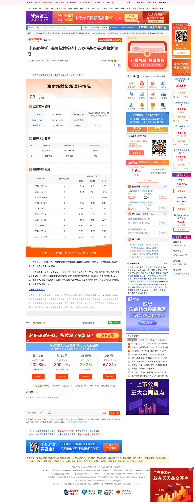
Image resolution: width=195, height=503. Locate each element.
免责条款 (96, 470)
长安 (147, 267)
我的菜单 (139, 2)
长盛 (156, 267)
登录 (30, 413)
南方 (142, 287)
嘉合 (156, 282)
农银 (146, 287)
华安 (149, 276)
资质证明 (56, 470)
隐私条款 (106, 470)
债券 (123, 9)
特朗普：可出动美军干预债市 (143, 369)
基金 (111, 9)
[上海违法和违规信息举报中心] (106, 492)
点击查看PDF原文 (37, 289)
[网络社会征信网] (88, 492)
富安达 (154, 270)
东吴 (148, 270)
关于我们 (46, 470)
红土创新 (131, 282)
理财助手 (131, 76)
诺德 (138, 287)
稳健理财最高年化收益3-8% (83, 33)
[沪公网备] (123, 492)
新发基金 (123, 33)
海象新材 (37, 262)
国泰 (132, 276)
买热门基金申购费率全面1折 (90, 434)
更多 (165, 263)
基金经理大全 (113, 33)
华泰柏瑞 (162, 279)
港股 (88, 9)
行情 (64, 9)
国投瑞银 (137, 276)
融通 (137, 290)
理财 (117, 9)
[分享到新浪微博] (115, 60)
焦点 (35, 9)
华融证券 (151, 279)
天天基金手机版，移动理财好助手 (152, 76)
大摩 (162, 284)
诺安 (134, 287)
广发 (138, 273)
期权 (58, 9)
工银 (143, 276)
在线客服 (138, 470)
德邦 (131, 270)
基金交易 (162, 2)
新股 (47, 9)
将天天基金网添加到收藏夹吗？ (111, 467)
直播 (128, 9)
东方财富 (106, 295)
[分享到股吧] (108, 60)
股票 (41, 9)
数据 (70, 9)
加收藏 (37, 2)
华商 (157, 279)
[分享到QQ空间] (118, 60)
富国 (159, 270)
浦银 (160, 287)
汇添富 (137, 282)
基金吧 (141, 9)
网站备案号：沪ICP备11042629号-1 (128, 484)
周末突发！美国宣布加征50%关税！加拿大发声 (150, 347)
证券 (114, 262)
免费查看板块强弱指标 (46, 431)
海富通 (140, 279)
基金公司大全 (101, 33)
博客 (148, 9)
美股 (82, 9)
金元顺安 (150, 284)
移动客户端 (46, 2)
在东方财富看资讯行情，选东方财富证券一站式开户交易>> (59, 75)
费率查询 (122, 28)
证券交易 (150, 2)
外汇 (99, 9)
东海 (144, 270)
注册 (34, 413)
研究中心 (66, 470)
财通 (160, 267)
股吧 (134, 9)
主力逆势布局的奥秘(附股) (87, 431)
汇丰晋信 (133, 279)
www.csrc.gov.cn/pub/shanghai (109, 481)
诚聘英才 (149, 470)
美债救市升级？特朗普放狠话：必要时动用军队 (150, 365)
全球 (76, 9)
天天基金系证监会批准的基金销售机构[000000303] (76, 477)
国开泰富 (152, 273)
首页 (45, 40)
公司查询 (130, 28)
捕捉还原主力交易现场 (46, 434)
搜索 (161, 9)
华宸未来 (160, 276)
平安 (152, 287)
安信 (131, 267)
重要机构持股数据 (66, 431)
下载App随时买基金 (155, 33)
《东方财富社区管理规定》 (77, 422)
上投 (151, 290)
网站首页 (30, 2)
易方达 (134, 293)
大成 (135, 270)
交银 (156, 284)
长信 (164, 267)
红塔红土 (144, 282)
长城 (151, 267)
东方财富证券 (84, 2)
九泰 (132, 284)
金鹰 (144, 284)
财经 (29, 9)
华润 (145, 279)
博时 (137, 267)
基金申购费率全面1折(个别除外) (48, 33)
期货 (93, 9)
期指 (52, 9)
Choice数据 (98, 2)
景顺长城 (162, 282)
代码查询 (113, 28)
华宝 (154, 276)
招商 (141, 293)
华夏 (150, 282)
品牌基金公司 (133, 263)
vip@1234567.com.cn (92, 474)
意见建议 (128, 470)
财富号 (154, 9)
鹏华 (156, 287)
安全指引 (86, 470)
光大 (134, 273)
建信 (140, 284)
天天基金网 (87, 323)
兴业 (161, 290)
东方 (139, 270)
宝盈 (141, 267)
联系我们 (76, 470)
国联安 (158, 273)
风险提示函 (117, 470)
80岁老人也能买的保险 (137, 33)
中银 (145, 293)
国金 (146, 273)
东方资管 (145, 290)
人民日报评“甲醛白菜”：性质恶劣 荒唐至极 (148, 354)
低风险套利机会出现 (67, 434)
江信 (136, 284)
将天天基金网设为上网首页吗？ (84, 467)
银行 (105, 9)
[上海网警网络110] (71, 492)
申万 (155, 290)
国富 (142, 273)
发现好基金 (66, 33)
